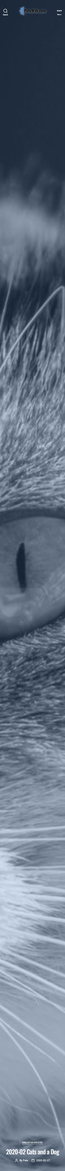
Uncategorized (32, 1142)
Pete (25, 1160)
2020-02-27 (43, 1160)
